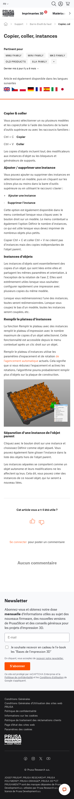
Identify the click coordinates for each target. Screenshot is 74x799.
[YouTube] (48, 759)
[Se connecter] (60, 4)
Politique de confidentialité (19, 677)
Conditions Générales (17, 699)
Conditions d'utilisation (52, 677)
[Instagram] (33, 759)
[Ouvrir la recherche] (54, 4)
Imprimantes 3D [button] (34, 13)
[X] (41, 759)
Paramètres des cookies (18, 729)
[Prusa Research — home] (8, 13)
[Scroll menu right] (70, 13)
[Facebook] (26, 759)
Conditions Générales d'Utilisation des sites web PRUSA (33, 705)
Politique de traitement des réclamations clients (33, 720)
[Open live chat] (64, 789)
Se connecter (18, 542)
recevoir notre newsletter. (50, 658)
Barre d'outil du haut (40, 24)
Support (18, 24)
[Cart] (68, 4)
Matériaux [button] (59, 13)
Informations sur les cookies (21, 715)
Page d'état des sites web (20, 724)
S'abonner (17, 666)
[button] (7, 89)
